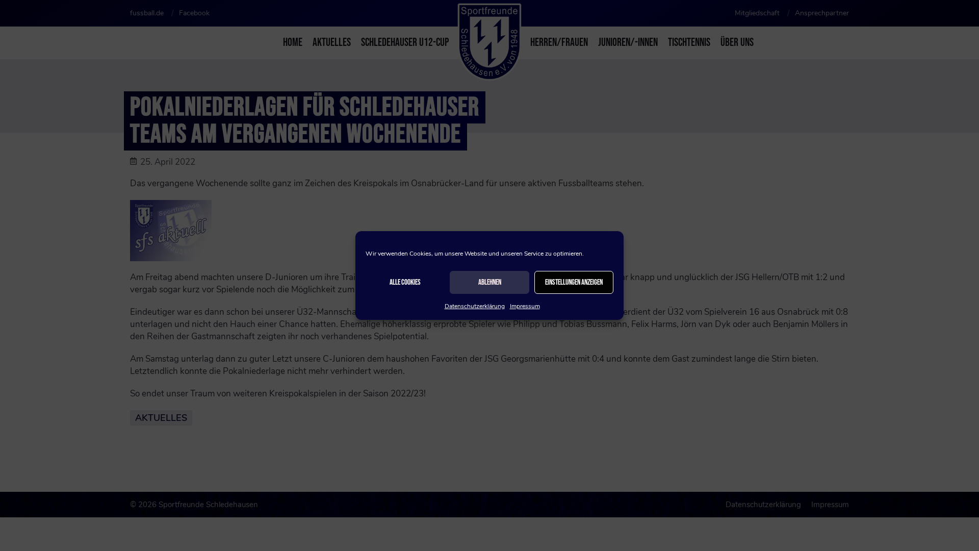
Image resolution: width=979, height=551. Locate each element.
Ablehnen (489, 282)
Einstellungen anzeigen (574, 282)
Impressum (525, 306)
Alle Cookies (405, 282)
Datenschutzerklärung (475, 306)
